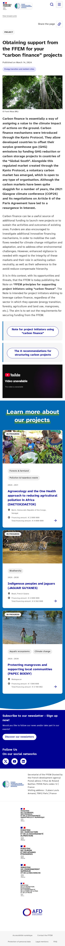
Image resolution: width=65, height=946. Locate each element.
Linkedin (23, 761)
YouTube (14, 761)
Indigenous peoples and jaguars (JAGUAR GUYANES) (31, 586)
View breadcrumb (10, 16)
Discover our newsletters (19, 737)
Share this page (59, 24)
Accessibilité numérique (22, 935)
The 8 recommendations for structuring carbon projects (32, 353)
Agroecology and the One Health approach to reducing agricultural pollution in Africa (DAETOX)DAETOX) (32, 498)
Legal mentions (42, 942)
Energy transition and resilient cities (19, 69)
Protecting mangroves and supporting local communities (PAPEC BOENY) (30, 669)
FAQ (55, 942)
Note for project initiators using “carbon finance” (33, 331)
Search (52, 4)
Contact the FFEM (45, 935)
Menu (59, 4)
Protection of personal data (19, 942)
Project (8, 32)
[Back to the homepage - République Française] (23, 6)
